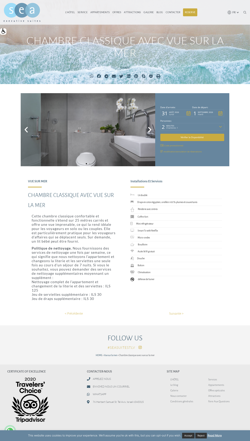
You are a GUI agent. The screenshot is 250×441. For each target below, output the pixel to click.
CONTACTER (173, 12)
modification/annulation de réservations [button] (182, 151)
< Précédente (74, 313)
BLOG (159, 12)
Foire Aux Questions (219, 401)
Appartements (216, 385)
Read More (215, 435)
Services (212, 379)
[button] (3, 31)
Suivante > (176, 313)
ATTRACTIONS (132, 12)
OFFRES (116, 12)
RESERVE (190, 12)
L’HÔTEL (70, 12)
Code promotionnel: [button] (174, 145)
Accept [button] (188, 435)
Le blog (174, 385)
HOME (99, 355)
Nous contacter (178, 396)
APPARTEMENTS (100, 12)
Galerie (174, 390)
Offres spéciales (216, 390)
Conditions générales (181, 401)
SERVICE (83, 12)
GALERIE (148, 12)
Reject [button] (201, 435)
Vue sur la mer (110, 355)
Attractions (214, 396)
